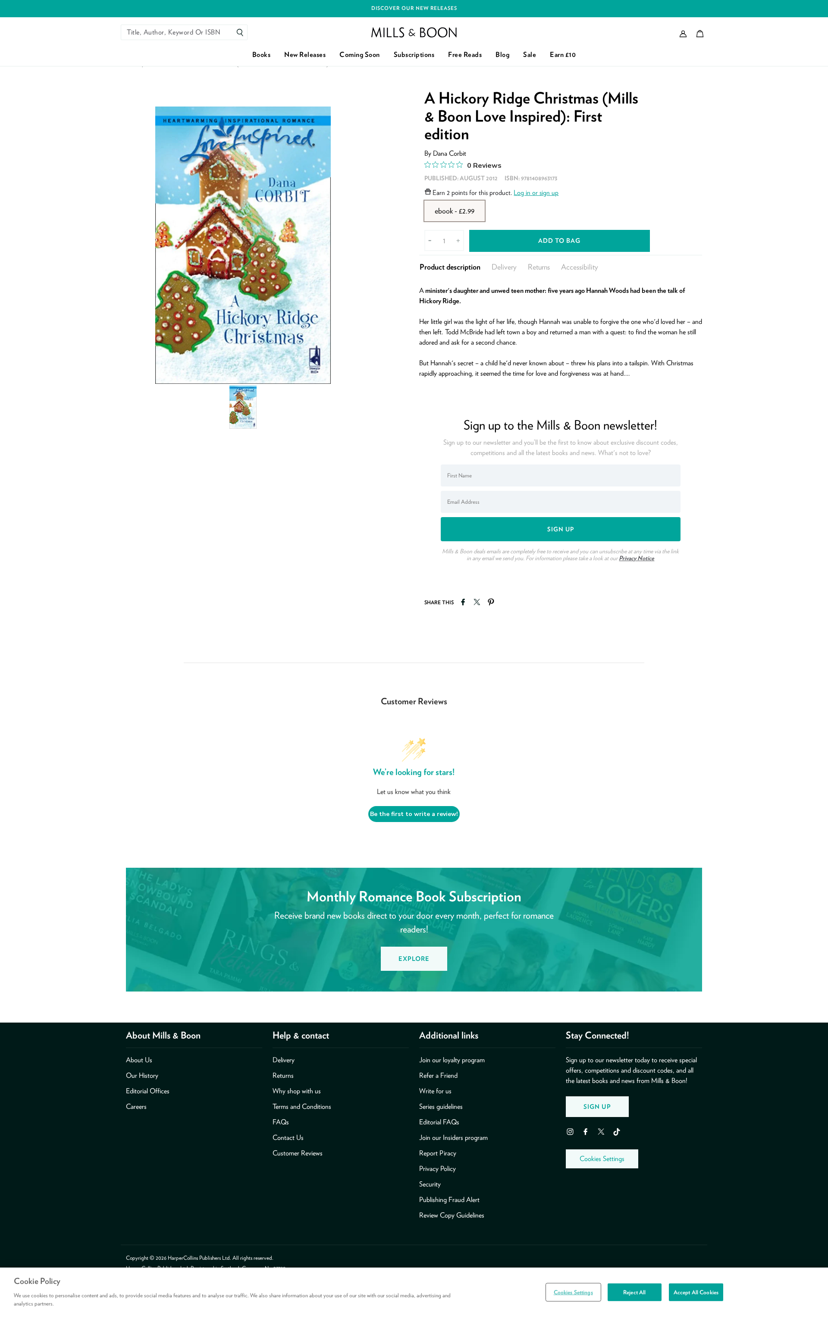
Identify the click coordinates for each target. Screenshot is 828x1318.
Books (261, 54)
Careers (136, 1106)
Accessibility (579, 266)
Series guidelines (441, 1106)
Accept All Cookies (696, 1292)
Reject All (634, 1292)
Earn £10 (563, 54)
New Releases (305, 54)
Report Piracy (437, 1153)
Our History (142, 1075)
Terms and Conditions (302, 1106)
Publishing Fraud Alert (449, 1200)
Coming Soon (359, 54)
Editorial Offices (147, 1091)
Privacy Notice (636, 558)
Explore (414, 958)
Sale (529, 54)
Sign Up (597, 1106)
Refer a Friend (438, 1075)
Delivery (504, 266)
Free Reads (465, 54)
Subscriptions (414, 54)
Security (430, 1184)
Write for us (435, 1091)
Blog (502, 54)
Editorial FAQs (439, 1122)
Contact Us (288, 1137)
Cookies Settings (602, 1159)
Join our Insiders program (453, 1137)
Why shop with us (297, 1091)
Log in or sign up (536, 192)
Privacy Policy (437, 1168)
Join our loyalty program (452, 1060)
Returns (539, 266)
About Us (139, 1060)
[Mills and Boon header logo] (414, 32)
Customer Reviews (298, 1153)
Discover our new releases (414, 8)
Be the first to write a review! (414, 814)
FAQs (281, 1122)
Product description (450, 266)
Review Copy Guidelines (451, 1215)
